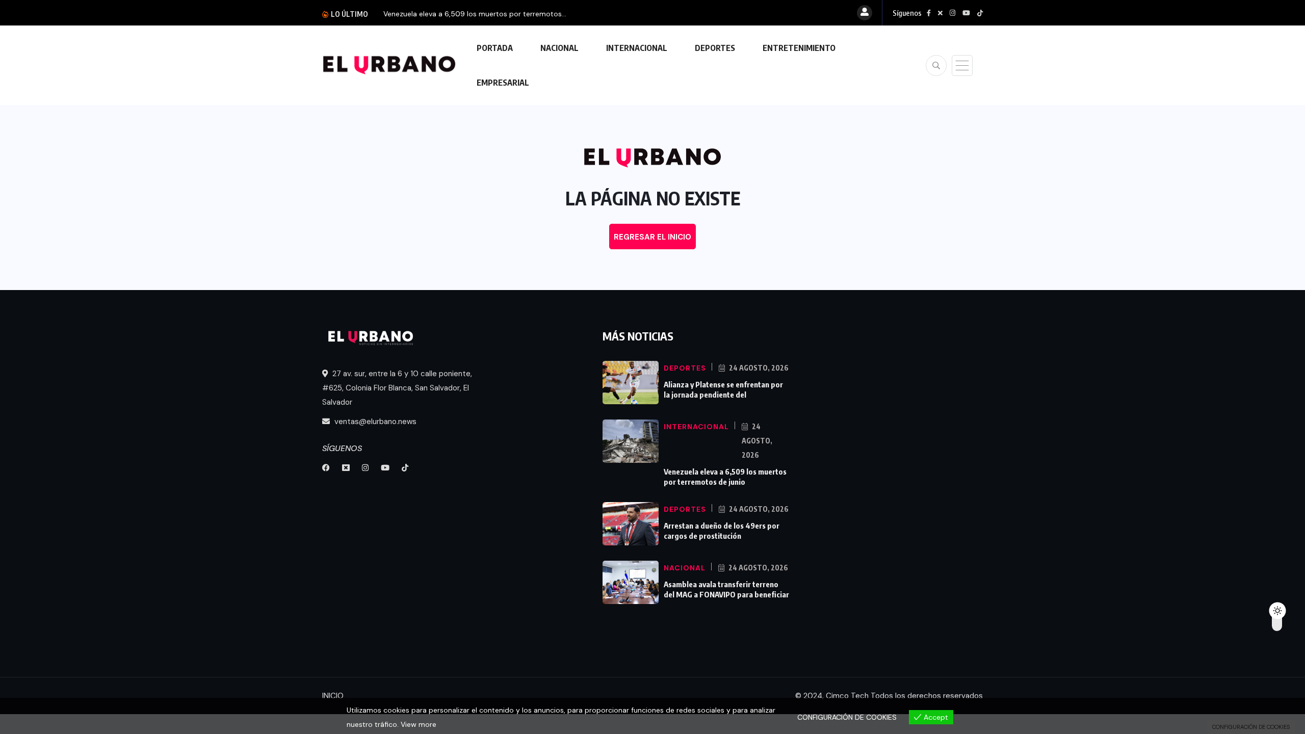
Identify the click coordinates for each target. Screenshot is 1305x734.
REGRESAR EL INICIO (652, 237)
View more (418, 724)
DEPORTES (715, 48)
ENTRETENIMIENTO (799, 48)
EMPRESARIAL (503, 82)
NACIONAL (559, 48)
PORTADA (495, 48)
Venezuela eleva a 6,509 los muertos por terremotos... (474, 13)
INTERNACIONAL (636, 48)
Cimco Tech (847, 696)
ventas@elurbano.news (374, 421)
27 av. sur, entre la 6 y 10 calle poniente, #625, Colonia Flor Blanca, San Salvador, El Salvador (397, 388)
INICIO (333, 696)
